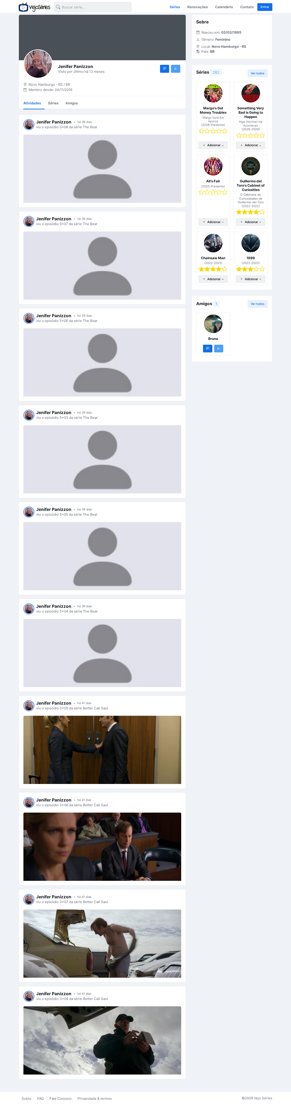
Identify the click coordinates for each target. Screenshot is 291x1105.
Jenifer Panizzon (53, 122)
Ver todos (257, 73)
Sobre (26, 1098)
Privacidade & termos (95, 1098)
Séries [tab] (53, 103)
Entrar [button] (265, 7)
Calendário (224, 7)
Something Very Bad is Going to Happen (250, 112)
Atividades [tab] (32, 103)
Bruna (213, 339)
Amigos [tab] (71, 103)
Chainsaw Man (213, 258)
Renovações (197, 7)
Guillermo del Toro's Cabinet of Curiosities (251, 185)
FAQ (40, 1098)
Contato (247, 7)
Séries (175, 7)
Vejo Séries (263, 1098)
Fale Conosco (61, 1098)
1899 (250, 258)
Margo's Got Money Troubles (213, 110)
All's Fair (213, 181)
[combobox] (89, 7)
